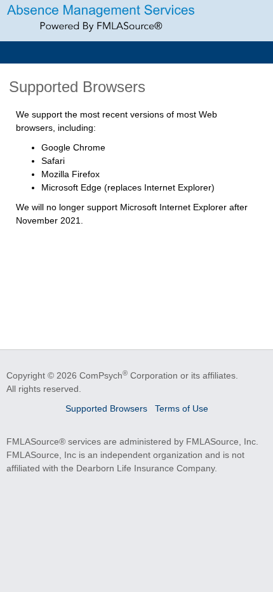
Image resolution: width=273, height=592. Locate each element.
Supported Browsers (106, 408)
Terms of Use (181, 408)
